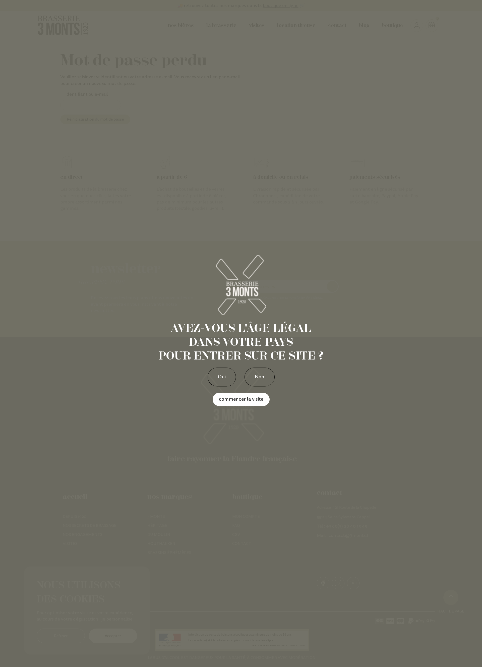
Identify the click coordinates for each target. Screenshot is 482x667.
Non (259, 376)
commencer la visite (241, 399)
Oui (222, 376)
